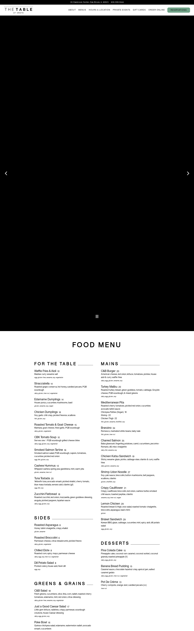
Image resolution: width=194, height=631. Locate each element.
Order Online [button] (156, 10)
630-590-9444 (117, 2)
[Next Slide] (188, 173)
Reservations (179, 10)
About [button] (72, 10)
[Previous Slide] (6, 173)
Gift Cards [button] (139, 10)
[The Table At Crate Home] (18, 10)
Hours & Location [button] (99, 10)
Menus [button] (82, 10)
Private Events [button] (121, 10)
